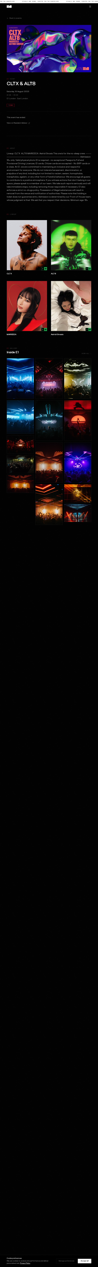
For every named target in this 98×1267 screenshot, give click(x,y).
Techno (10, 105)
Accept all (84, 1261)
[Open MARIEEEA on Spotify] (45, 329)
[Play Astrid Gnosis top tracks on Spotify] (87, 329)
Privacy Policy (25, 1263)
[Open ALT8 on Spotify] (90, 268)
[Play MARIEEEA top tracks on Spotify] (42, 329)
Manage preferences (66, 1261)
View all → (86, 353)
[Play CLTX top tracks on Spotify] (42, 268)
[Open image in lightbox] (20, 378)
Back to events (15, 18)
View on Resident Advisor (17, 123)
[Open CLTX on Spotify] (45, 268)
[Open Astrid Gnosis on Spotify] (90, 329)
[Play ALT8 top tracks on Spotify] (87, 268)
